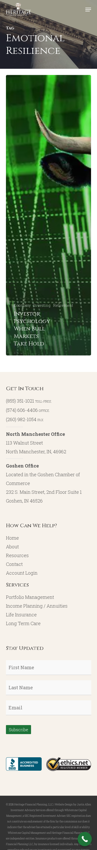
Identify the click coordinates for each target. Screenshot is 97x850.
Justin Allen (84, 804)
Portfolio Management (30, 597)
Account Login (22, 573)
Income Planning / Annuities (37, 606)
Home (12, 538)
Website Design (64, 804)
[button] (88, 9)
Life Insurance (21, 614)
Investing (41, 305)
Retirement (63, 305)
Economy (22, 305)
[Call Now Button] (85, 839)
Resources (17, 555)
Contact (14, 564)
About (12, 546)
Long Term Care (23, 623)
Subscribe (18, 729)
